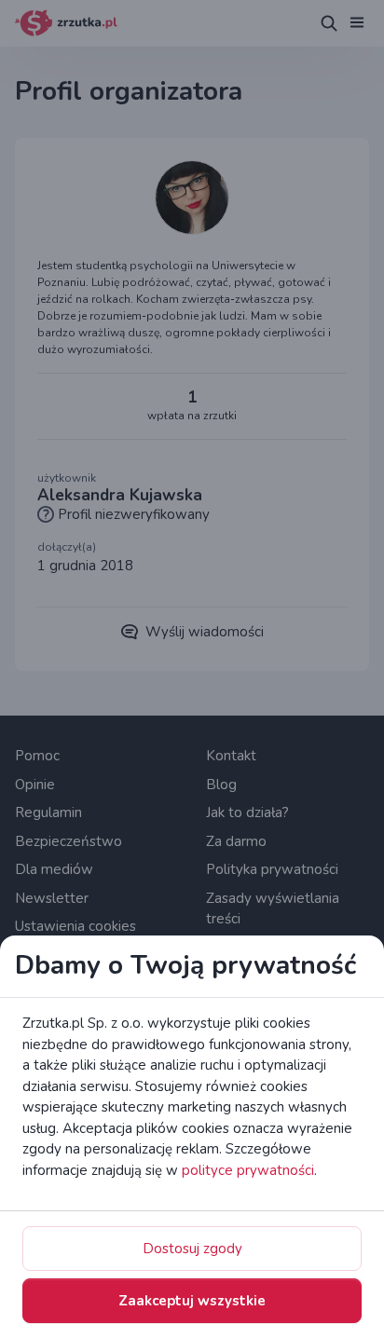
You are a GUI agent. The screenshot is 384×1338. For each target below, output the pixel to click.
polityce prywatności (248, 1170)
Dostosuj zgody (192, 1248)
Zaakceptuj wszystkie (192, 1300)
